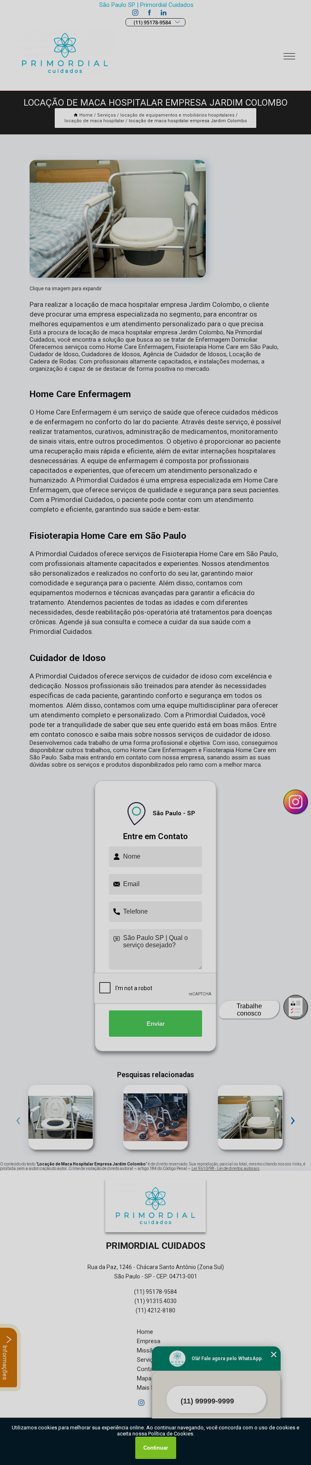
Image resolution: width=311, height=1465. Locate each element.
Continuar (155, 1448)
